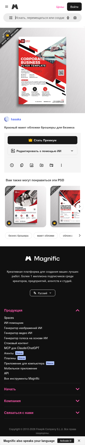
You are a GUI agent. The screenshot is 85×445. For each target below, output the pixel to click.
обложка (68, 235)
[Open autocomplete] (9, 17)
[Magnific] (42, 259)
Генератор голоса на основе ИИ (26, 338)
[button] (42, 293)
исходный (28, 35)
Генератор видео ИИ (18, 333)
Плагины (14, 358)
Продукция (13, 310)
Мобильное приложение (20, 368)
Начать (10, 389)
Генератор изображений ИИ (23, 328)
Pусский (42, 293)
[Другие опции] (61, 165)
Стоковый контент (16, 343)
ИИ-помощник (13, 322)
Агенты (13, 353)
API (6, 373)
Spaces (9, 318)
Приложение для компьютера (28, 363)
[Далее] (79, 206)
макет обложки (45, 235)
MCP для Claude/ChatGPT (21, 348)
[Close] (79, 440)
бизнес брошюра (18, 235)
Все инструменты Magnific (21, 378)
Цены (60, 7)
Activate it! (65, 440)
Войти (74, 7)
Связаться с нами (18, 412)
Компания (12, 400)
